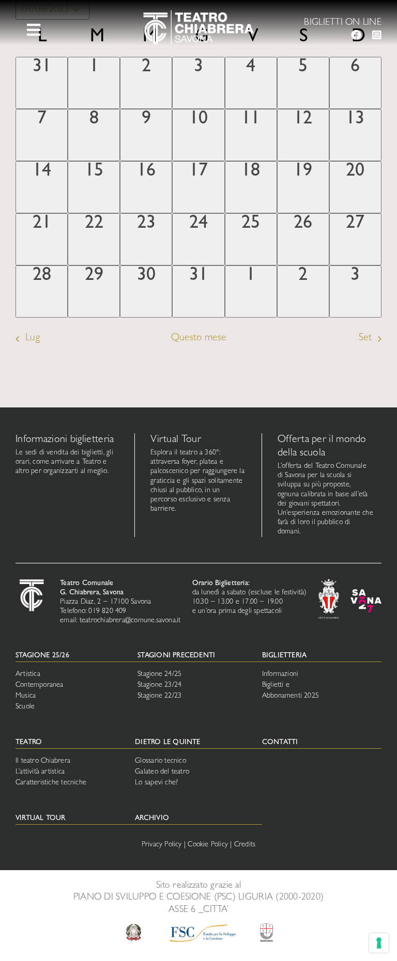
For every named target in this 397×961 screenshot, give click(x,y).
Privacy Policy (162, 844)
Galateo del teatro (162, 772)
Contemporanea (40, 685)
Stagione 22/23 (159, 696)
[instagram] (376, 35)
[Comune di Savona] (328, 583)
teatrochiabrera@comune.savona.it (130, 620)
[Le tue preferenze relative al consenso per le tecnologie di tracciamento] (379, 943)
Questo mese (198, 338)
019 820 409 (107, 611)
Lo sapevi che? (156, 782)
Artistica (28, 674)
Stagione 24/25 (159, 674)
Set (365, 338)
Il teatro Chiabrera (43, 761)
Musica (26, 696)
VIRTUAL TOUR (41, 818)
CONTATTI (280, 742)
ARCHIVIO (152, 818)
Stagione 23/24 (159, 685)
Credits (244, 844)
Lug (32, 338)
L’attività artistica (40, 772)
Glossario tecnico (160, 761)
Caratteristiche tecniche (51, 782)
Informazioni (280, 674)
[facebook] (356, 35)
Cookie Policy (208, 844)
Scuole (25, 707)
